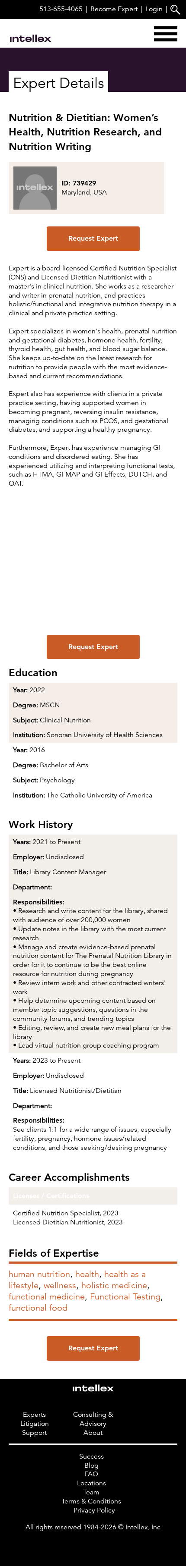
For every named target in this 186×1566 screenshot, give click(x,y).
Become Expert (114, 9)
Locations (91, 1483)
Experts (34, 1414)
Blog (91, 1465)
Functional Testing (125, 1296)
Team (91, 1492)
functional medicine (47, 1296)
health (87, 1274)
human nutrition (39, 1274)
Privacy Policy (94, 1510)
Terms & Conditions (91, 1501)
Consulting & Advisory (93, 1419)
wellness (60, 1285)
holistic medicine (114, 1285)
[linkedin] (93, 1545)
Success (91, 1456)
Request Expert (93, 238)
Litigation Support (34, 1428)
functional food (38, 1307)
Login (154, 9)
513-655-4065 (61, 9)
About (93, 1432)
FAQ (91, 1474)
